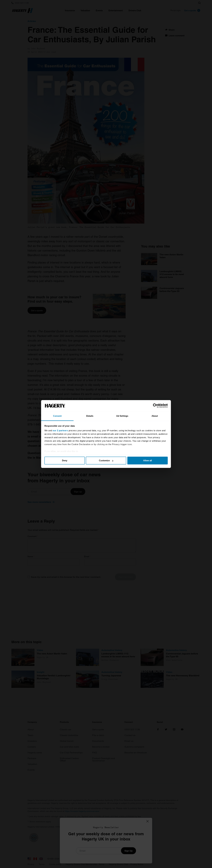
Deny (64, 460)
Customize (104, 460)
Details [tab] (89, 416)
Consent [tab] (57, 416)
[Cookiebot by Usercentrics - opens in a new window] (155, 406)
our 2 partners (60, 430)
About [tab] (155, 416)
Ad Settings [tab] (122, 416)
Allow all (147, 460)
